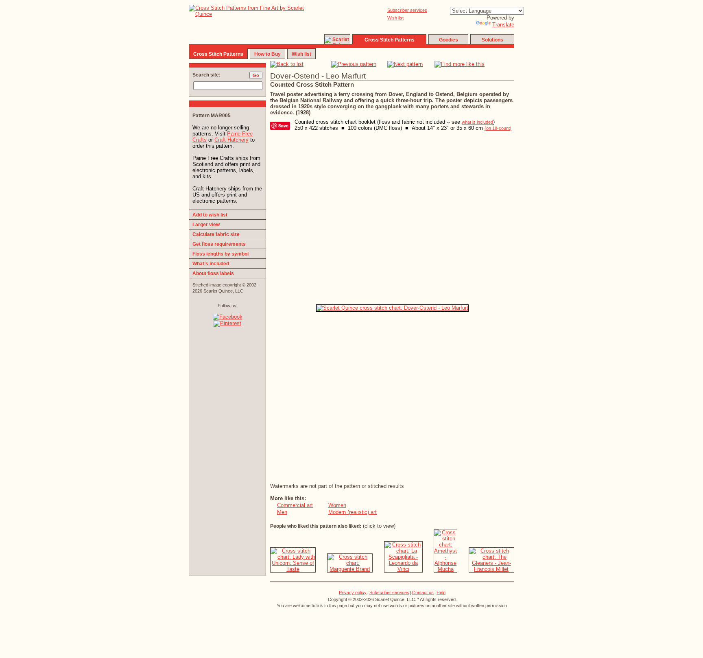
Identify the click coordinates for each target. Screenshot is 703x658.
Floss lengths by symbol (220, 254)
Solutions (492, 40)
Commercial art (295, 505)
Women (337, 505)
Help (441, 592)
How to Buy (267, 54)
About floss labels (213, 273)
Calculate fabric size (216, 234)
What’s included (210, 264)
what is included (477, 122)
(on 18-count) (498, 128)
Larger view (206, 224)
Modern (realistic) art (352, 512)
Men (282, 512)
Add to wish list (209, 215)
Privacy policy (353, 592)
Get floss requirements (219, 244)
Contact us (423, 592)
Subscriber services (407, 10)
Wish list (395, 17)
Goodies (448, 40)
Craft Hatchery (231, 140)
